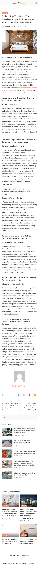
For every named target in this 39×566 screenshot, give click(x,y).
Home (5, 13)
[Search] (36, 3)
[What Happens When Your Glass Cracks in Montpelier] (7, 475)
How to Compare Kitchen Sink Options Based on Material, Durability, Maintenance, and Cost (25, 463)
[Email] (34, 395)
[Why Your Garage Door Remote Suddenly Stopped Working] (28, 530)
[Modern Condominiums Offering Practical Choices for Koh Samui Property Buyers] (7, 432)
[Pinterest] (29, 395)
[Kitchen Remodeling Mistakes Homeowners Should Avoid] (10, 530)
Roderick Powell (10, 26)
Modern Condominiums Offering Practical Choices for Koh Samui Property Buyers (24, 430)
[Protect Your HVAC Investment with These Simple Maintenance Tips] (7, 454)
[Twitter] (24, 395)
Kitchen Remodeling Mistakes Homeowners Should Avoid (10, 541)
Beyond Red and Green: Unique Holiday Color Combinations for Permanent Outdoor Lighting (28, 513)
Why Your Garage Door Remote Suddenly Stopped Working (28, 541)
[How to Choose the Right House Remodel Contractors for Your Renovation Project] (10, 501)
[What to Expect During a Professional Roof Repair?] (7, 443)
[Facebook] (18, 395)
